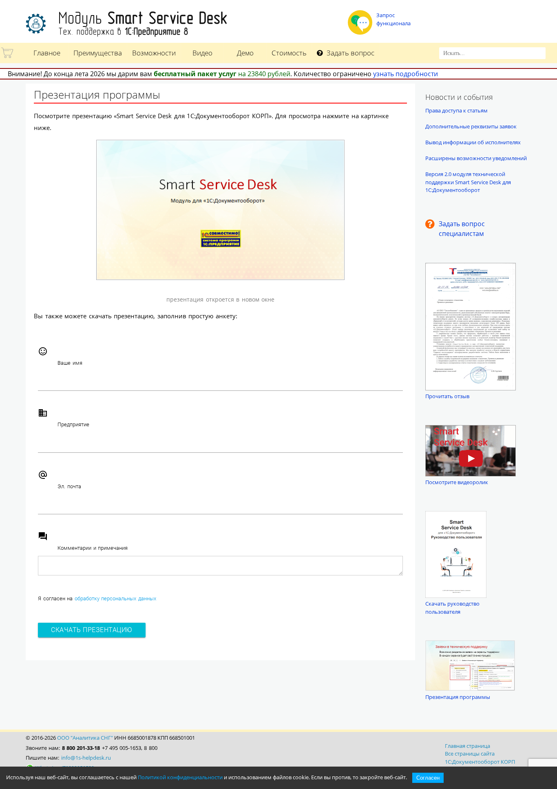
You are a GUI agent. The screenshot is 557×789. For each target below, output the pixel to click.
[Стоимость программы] (7, 58)
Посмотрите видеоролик (456, 482)
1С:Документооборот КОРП (480, 761)
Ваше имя (69, 363)
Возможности (154, 52)
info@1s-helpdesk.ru (86, 757)
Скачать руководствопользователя (452, 607)
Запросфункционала (393, 19)
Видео (202, 52)
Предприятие (73, 424)
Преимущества (97, 52)
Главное (46, 52)
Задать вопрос (349, 52)
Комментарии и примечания (92, 548)
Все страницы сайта (470, 753)
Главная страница (467, 745)
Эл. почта (69, 486)
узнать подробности (405, 73)
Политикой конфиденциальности (180, 777)
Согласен (428, 778)
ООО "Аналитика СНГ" (85, 737)
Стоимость (289, 52)
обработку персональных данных (115, 598)
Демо (245, 52)
